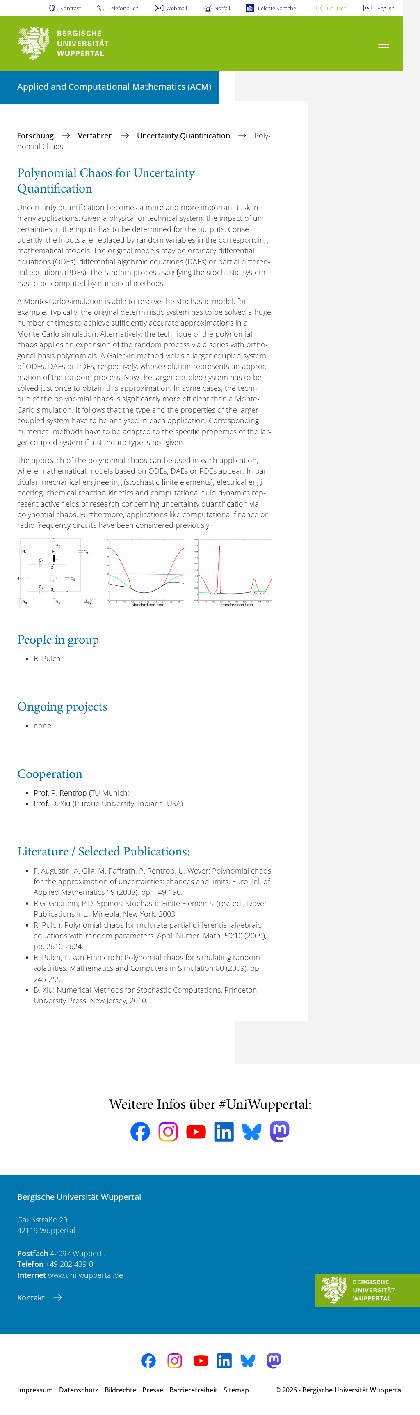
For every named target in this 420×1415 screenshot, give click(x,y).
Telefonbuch (123, 8)
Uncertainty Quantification (184, 135)
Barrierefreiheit (193, 1389)
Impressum (35, 1389)
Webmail (176, 8)
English (386, 8)
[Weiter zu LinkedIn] (224, 1131)
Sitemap (236, 1389)
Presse (152, 1389)
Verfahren (96, 135)
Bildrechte (120, 1389)
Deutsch (337, 8)
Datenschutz (78, 1389)
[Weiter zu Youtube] (196, 1132)
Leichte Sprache (277, 8)
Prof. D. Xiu (52, 803)
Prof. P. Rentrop (60, 793)
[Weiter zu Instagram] (168, 1132)
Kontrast (70, 8)
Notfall (222, 8)
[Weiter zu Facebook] (140, 1132)
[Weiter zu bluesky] (252, 1131)
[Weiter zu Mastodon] (280, 1131)
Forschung (36, 135)
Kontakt (32, 1298)
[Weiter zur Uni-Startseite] (78, 43)
